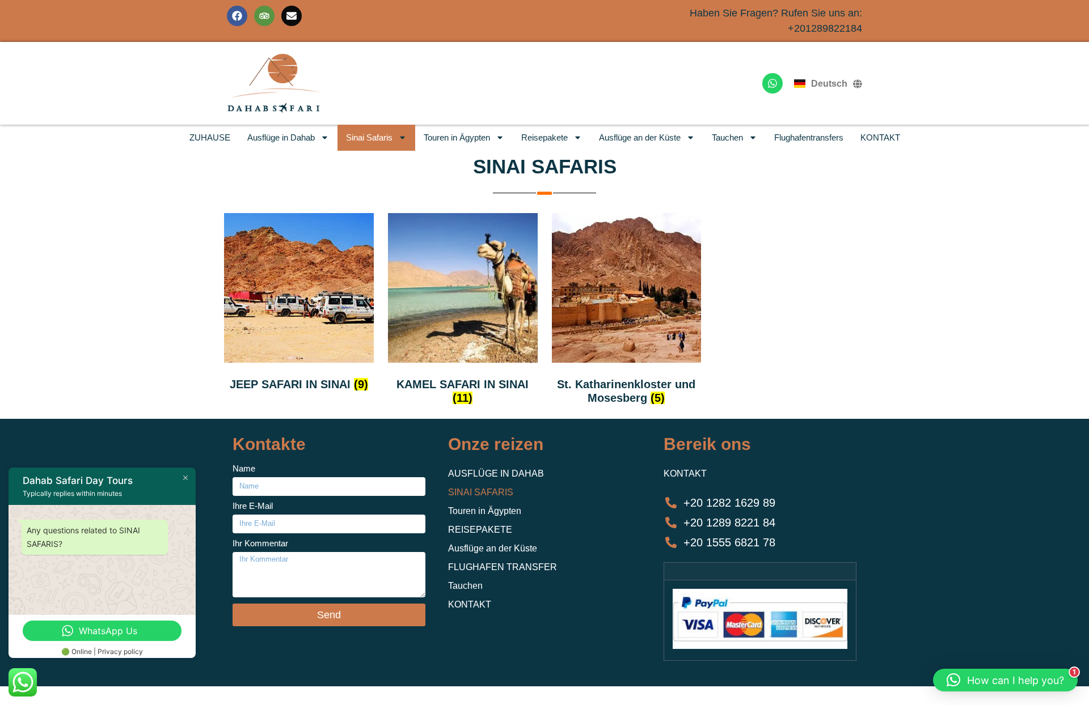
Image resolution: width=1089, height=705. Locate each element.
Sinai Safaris (369, 137)
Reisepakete (544, 137)
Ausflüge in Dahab (281, 137)
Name (244, 468)
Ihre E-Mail (253, 506)
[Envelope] (291, 16)
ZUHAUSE (209, 137)
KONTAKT (880, 137)
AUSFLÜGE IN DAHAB (496, 473)
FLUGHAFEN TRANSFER (502, 567)
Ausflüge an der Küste (640, 137)
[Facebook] (237, 16)
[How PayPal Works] (760, 646)
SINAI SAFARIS (545, 166)
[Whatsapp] (772, 83)
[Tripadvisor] (264, 16)
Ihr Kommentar (260, 543)
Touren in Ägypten (457, 137)
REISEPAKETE (480, 529)
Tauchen (727, 137)
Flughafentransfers (808, 137)
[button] (1005, 680)
